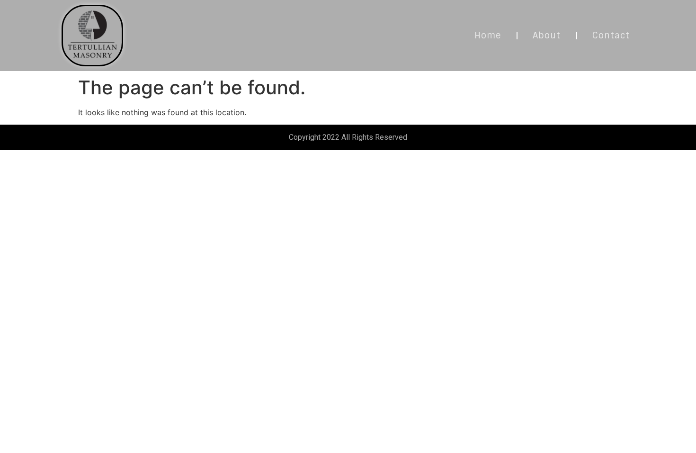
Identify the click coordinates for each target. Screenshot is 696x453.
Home (487, 35)
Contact (611, 35)
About (547, 35)
